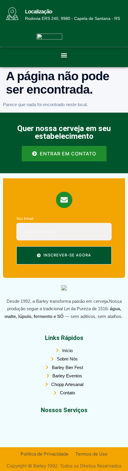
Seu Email (24, 218)
